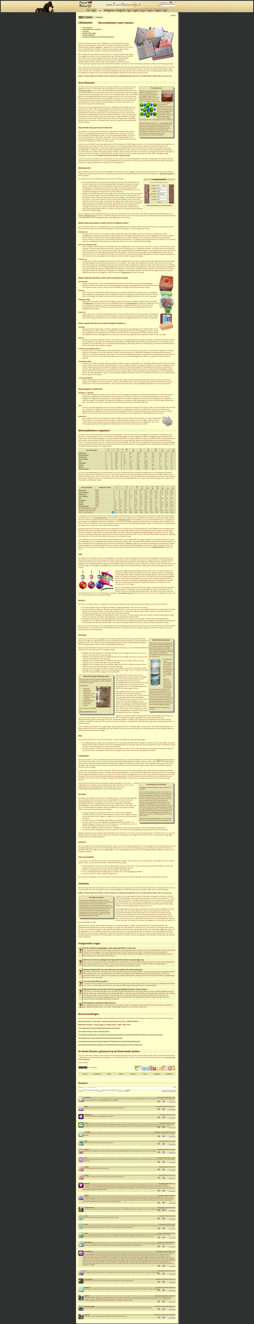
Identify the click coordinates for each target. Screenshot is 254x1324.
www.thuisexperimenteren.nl (87, 711)
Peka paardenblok (84, 469)
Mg (126, 449)
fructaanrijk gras (131, 303)
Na (118, 449)
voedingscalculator (100, 518)
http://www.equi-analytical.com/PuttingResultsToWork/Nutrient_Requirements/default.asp (109, 1041)
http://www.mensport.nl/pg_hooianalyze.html (93, 1031)
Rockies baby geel (84, 455)
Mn (156, 449)
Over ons (142, 10)
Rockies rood (82, 453)
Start (88, 10)
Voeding (100, 10)
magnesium (160, 760)
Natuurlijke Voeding (166, 174)
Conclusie (85, 31)
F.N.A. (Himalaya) (83, 459)
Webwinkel (158, 10)
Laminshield (82, 463)
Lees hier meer (167, 76)
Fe (140, 449)
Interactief (135, 10)
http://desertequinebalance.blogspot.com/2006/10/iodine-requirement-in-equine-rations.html (110, 1045)
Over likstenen (87, 27)
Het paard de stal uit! (125, 593)
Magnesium (126, 272)
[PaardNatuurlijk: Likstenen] (173, 1068)
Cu (133, 449)
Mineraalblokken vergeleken (92, 29)
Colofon (165, 10)
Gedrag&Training (120, 10)
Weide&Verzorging (109, 10)
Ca (108, 449)
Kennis (129, 10)
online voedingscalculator (87, 216)
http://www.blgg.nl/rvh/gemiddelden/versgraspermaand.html (99, 1028)
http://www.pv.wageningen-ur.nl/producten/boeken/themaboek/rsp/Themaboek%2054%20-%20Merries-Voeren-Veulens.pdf (120, 1035)
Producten (150, 10)
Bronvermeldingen (88, 35)
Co (162, 449)
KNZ (80, 461)
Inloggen (173, 15)
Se (173, 449)
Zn (148, 449)
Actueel (94, 10)
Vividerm (81, 467)
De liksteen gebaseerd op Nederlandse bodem (98, 37)
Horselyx (81, 465)
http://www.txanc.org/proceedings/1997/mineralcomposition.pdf (100, 1038)
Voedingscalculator (84, 91)
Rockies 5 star (83, 457)
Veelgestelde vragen (89, 33)
